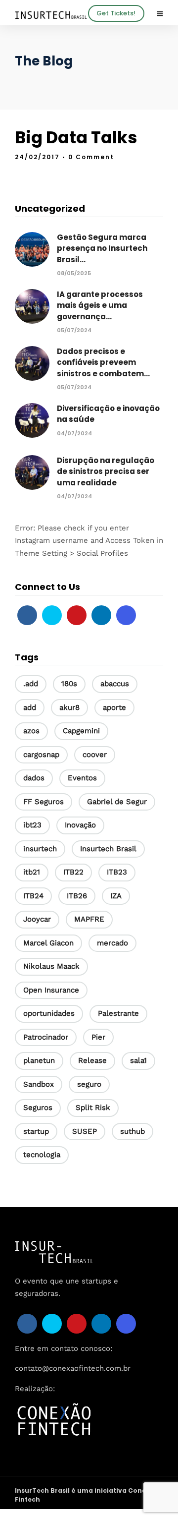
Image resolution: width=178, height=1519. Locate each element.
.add (30, 683)
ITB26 (77, 895)
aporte (114, 707)
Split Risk (93, 1107)
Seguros (37, 1107)
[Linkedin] (101, 615)
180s (69, 683)
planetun (39, 1060)
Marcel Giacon (48, 942)
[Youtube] (77, 615)
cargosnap (41, 754)
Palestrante (118, 1013)
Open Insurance (51, 990)
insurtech (40, 848)
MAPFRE (89, 919)
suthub (132, 1131)
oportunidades (49, 1013)
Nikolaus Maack (51, 966)
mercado (112, 942)
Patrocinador (45, 1037)
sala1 (138, 1060)
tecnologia (41, 1154)
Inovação (80, 824)
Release (92, 1060)
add (29, 707)
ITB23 (117, 872)
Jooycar (37, 919)
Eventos (82, 777)
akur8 (69, 707)
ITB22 (73, 872)
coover (95, 754)
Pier (98, 1037)
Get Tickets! (115, 13)
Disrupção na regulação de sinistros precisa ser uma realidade (105, 471)
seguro (89, 1084)
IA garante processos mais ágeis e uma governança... (100, 305)
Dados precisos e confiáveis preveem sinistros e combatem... (103, 362)
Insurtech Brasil (108, 848)
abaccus (114, 683)
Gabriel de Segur (117, 801)
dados (33, 777)
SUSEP (84, 1131)
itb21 (31, 872)
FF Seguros (43, 801)
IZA (116, 895)
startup (36, 1131)
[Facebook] (27, 615)
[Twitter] (52, 615)
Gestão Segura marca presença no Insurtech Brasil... (102, 248)
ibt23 (32, 824)
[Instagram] (126, 615)
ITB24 (33, 895)
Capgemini (81, 730)
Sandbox (38, 1084)
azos (31, 730)
